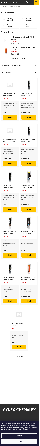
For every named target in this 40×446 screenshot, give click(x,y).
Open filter (7, 72)
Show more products (18, 58)
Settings (19, 435)
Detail (10, 117)
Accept (19, 441)
